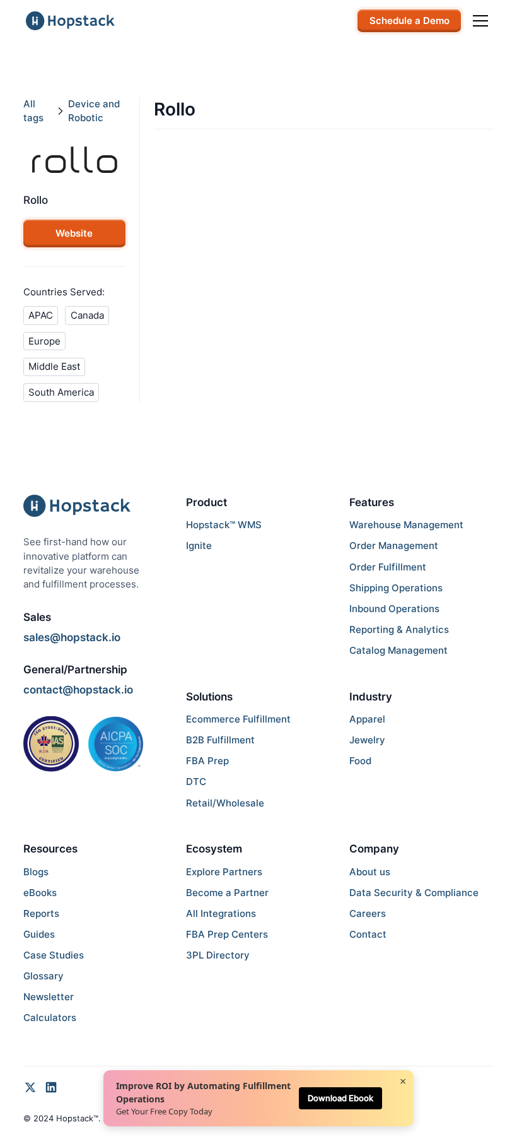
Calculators (49, 1018)
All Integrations (221, 913)
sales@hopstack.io (71, 637)
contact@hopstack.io (78, 689)
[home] (70, 20)
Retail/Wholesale (225, 803)
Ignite (199, 546)
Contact (367, 934)
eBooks (40, 893)
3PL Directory (218, 955)
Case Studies (53, 955)
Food (360, 761)
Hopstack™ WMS (224, 525)
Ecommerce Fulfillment (238, 719)
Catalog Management (398, 650)
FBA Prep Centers (227, 934)
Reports (41, 913)
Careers (367, 913)
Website (74, 233)
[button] (478, 21)
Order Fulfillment (387, 567)
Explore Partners (224, 872)
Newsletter (48, 997)
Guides (39, 934)
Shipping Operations (396, 588)
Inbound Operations (394, 609)
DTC (196, 782)
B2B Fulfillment (220, 740)
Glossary (43, 976)
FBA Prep (207, 761)
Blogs (36, 872)
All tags (33, 111)
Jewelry (367, 740)
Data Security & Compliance (414, 893)
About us (369, 872)
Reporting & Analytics (399, 629)
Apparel (367, 719)
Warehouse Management (406, 525)
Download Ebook (340, 1098)
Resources (50, 848)
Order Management (393, 546)
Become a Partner (227, 893)
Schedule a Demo (409, 21)
